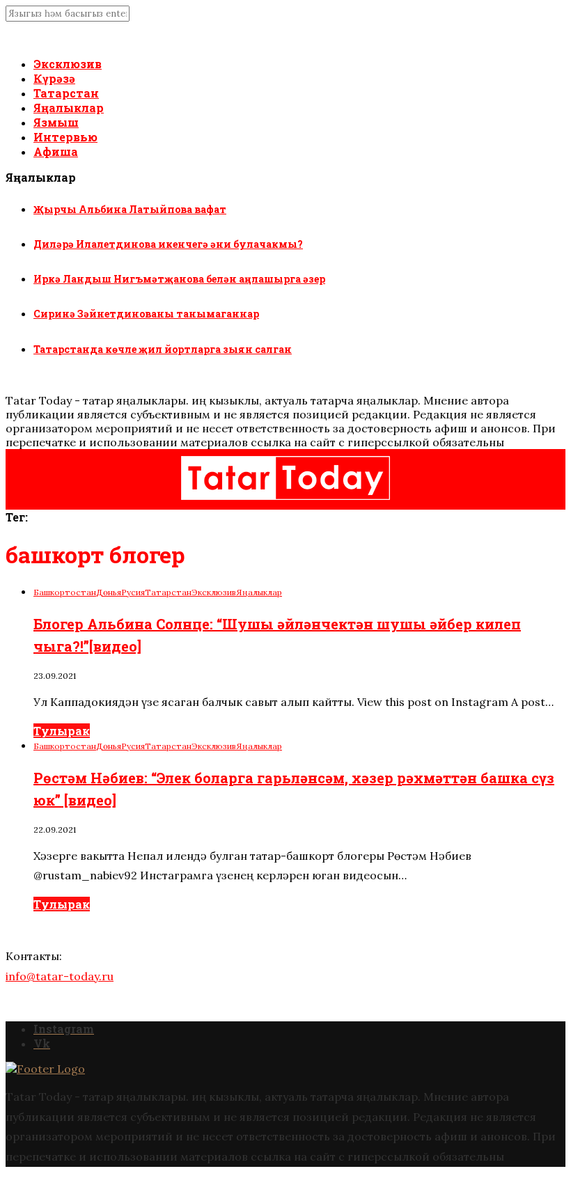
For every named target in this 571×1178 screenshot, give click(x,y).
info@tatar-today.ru (60, 976)
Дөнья (108, 592)
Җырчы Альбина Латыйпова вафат (129, 209)
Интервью (65, 136)
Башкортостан (64, 592)
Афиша (55, 151)
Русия (133, 592)
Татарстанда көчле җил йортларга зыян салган (162, 349)
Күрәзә (54, 78)
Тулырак (61, 730)
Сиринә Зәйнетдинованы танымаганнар (146, 313)
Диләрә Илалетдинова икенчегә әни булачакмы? (168, 244)
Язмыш (56, 122)
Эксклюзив (67, 63)
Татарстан (66, 93)
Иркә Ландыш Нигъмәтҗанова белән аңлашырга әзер (179, 278)
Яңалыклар (68, 107)
